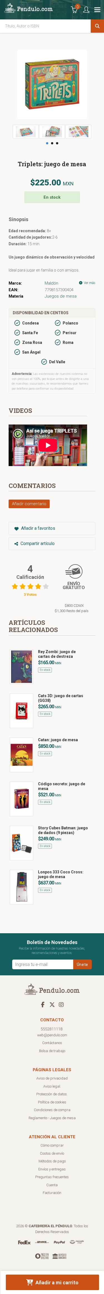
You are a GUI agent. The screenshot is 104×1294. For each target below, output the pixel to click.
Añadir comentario (29, 503)
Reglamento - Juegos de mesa (52, 1118)
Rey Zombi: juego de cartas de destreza (57, 654)
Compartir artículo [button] (37, 543)
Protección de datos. (52, 1094)
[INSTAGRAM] (61, 1004)
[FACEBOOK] (43, 1004)
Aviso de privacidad (52, 1078)
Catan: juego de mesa (58, 740)
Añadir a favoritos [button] (37, 528)
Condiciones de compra (52, 1110)
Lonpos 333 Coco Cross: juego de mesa (60, 874)
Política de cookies (52, 1102)
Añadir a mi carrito (56, 1282)
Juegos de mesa (61, 296)
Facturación (52, 1193)
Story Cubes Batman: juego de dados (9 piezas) (63, 830)
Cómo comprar (52, 1145)
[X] (52, 1004)
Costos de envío (52, 1153)
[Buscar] (97, 26)
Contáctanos (52, 1043)
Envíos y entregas (52, 1169)
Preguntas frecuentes (52, 1177)
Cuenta (52, 1185)
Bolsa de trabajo (52, 1051)
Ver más (89, 283)
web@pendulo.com (52, 1035)
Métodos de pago (52, 1161)
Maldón (51, 283)
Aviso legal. (52, 1086)
